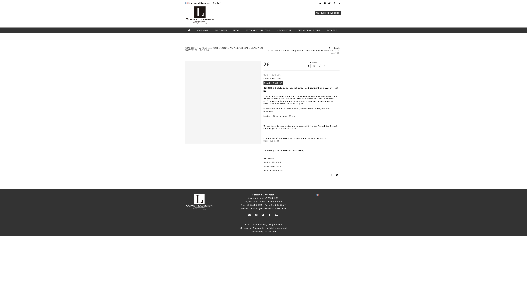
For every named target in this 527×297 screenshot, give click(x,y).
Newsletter (205, 3)
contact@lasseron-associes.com (268, 208)
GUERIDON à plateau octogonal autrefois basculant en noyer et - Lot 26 (305, 50)
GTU (247, 224)
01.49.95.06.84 (254, 205)
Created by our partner (263, 231)
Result (337, 48)
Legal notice (276, 224)
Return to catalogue (274, 170)
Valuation (194, 3)
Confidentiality (259, 224)
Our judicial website (328, 12)
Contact (217, 3)
